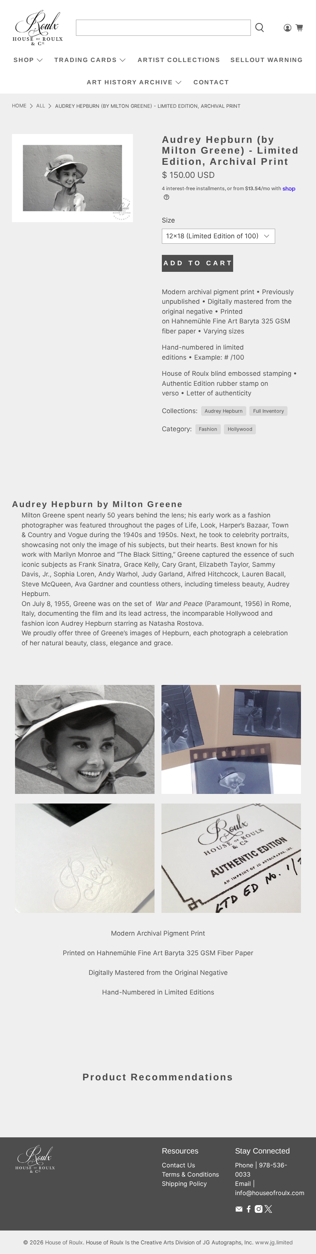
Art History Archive (130, 82)
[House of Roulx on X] (268, 1210)
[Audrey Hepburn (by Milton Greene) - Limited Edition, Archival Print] (72, 178)
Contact (211, 82)
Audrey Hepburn (223, 411)
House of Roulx (64, 1242)
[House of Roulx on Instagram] (258, 1210)
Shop (23, 60)
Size (168, 220)
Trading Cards (85, 60)
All (40, 106)
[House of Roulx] (38, 28)
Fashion (208, 429)
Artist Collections (179, 60)
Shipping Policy (184, 1183)
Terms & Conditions (190, 1174)
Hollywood (240, 429)
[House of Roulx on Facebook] (248, 1210)
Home (19, 106)
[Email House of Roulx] (239, 1210)
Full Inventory (268, 411)
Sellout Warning (266, 60)
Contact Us (178, 1165)
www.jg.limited (274, 1242)
